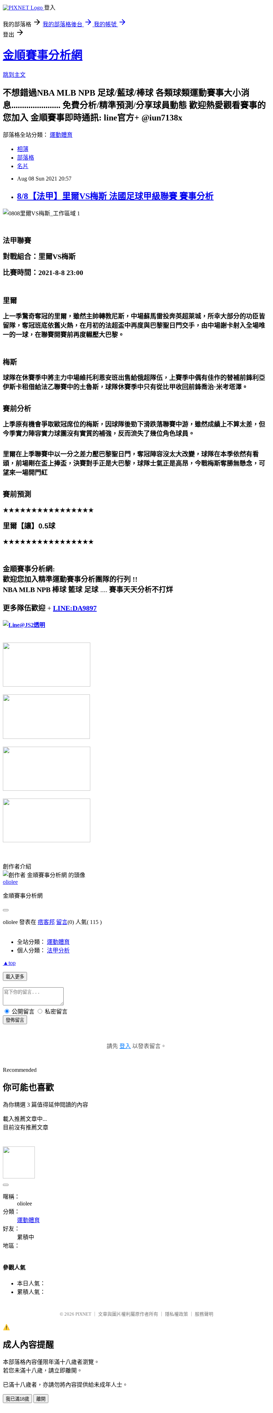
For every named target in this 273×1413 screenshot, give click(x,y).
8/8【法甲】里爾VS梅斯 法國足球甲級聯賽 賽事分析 (115, 196)
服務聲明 (204, 1314)
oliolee (10, 882)
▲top (9, 963)
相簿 (22, 149)
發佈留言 (15, 1020)
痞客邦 (46, 922)
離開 (41, 1399)
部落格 (25, 158)
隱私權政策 (176, 1314)
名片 (22, 166)
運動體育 (61, 135)
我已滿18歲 (17, 1399)
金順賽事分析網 (42, 55)
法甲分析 (58, 950)
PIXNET (83, 1314)
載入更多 (15, 976)
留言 (62, 922)
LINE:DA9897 (75, 608)
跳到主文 (14, 75)
